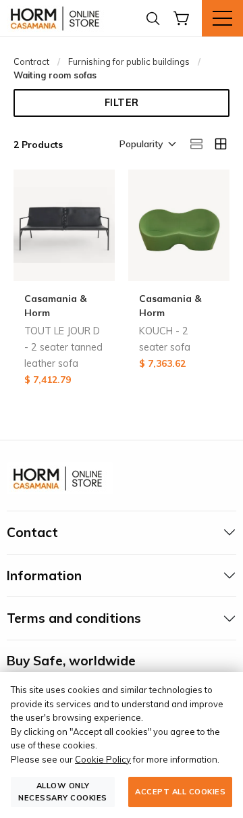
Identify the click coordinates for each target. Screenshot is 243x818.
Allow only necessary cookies (62, 791)
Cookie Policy (103, 759)
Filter (122, 103)
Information (44, 575)
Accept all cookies (180, 791)
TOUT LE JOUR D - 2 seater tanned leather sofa (63, 347)
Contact (32, 532)
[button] (146, 145)
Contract (31, 61)
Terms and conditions (74, 618)
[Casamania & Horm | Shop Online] (57, 18)
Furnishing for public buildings (129, 61)
